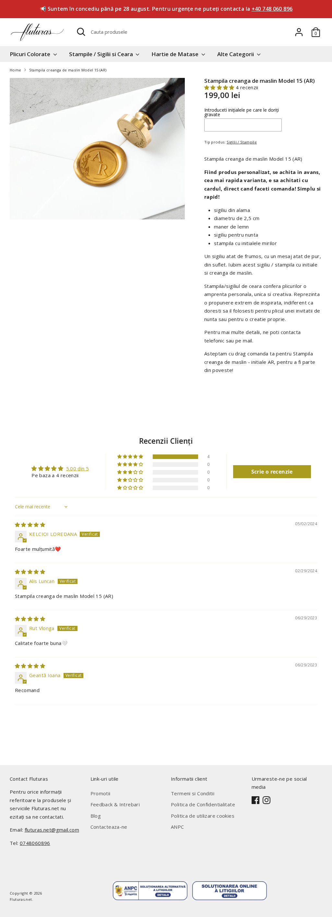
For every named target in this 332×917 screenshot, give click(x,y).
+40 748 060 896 (272, 8)
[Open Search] (81, 31)
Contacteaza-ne (108, 827)
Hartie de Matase (175, 54)
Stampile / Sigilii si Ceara (101, 54)
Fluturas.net (21, 899)
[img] (30, 524)
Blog (95, 815)
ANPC (177, 827)
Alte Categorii (236, 54)
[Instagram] (266, 800)
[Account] (298, 32)
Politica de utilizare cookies (202, 815)
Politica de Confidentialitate (203, 804)
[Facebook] (255, 800)
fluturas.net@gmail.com (52, 829)
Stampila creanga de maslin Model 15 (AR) (68, 70)
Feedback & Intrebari (115, 804)
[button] (220, 87)
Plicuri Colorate (31, 54)
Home (15, 70)
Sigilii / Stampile (242, 142)
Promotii (100, 793)
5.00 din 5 (77, 468)
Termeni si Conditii (192, 793)
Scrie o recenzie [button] (272, 471)
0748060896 (35, 843)
